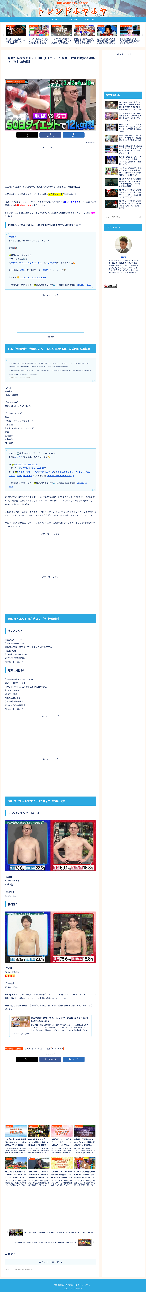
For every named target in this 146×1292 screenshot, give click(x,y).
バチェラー (40, 1049)
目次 (48, 336)
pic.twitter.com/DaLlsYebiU (33, 277)
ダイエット (29, 1049)
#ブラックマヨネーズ (44, 471)
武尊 (55, 1049)
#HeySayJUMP (38, 468)
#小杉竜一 (28, 471)
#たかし (14, 262)
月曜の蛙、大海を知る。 (14, 1049)
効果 (48, 1049)
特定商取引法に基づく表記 (63, 1285)
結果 (61, 1049)
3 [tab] (76, 49)
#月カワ (12, 236)
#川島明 (27, 464)
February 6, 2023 (83, 284)
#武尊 (21, 269)
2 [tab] (73, 49)
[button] (140, 217)
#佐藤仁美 (61, 471)
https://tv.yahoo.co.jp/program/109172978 (20, 377)
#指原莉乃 (18, 464)
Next (143, 35)
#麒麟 (35, 464)
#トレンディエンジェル (31, 262)
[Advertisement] (50, 70)
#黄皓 (45, 269)
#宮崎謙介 (51, 262)
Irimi (123, 256)
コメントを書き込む (50, 1261)
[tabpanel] (16, 34)
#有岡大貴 (26, 468)
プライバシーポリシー (84, 1285)
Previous (3, 35)
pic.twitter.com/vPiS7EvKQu (60, 475)
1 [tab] (69, 49)
